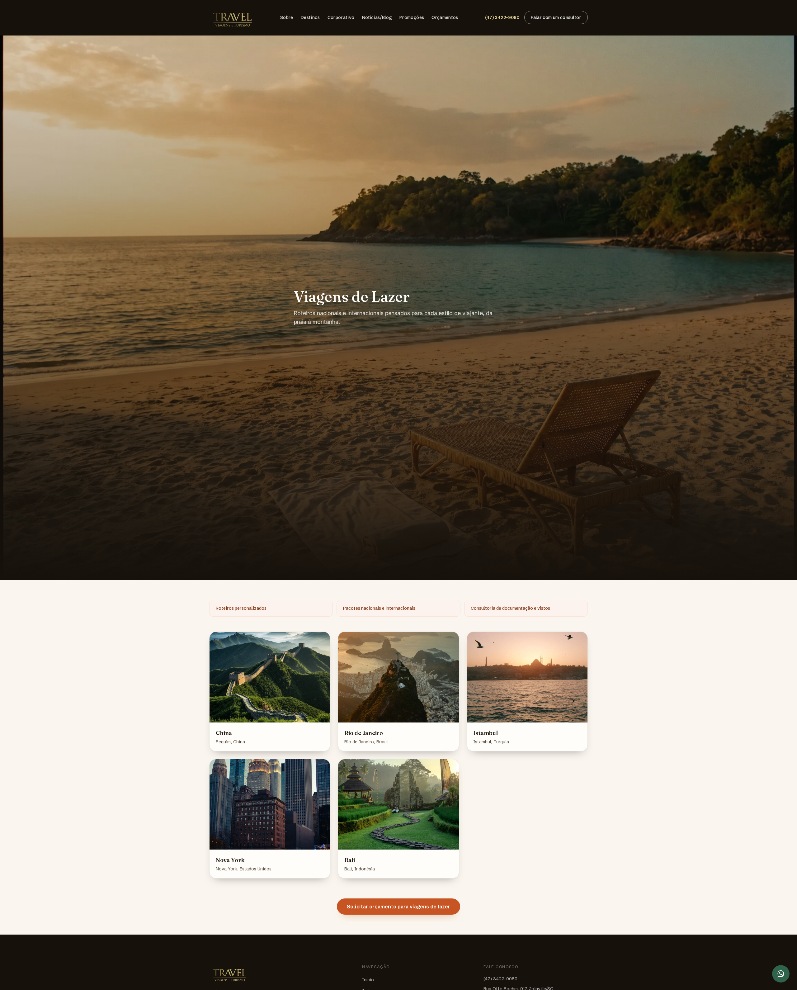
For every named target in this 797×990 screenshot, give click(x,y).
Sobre (286, 17)
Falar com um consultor (556, 17)
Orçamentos (445, 17)
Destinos (310, 17)
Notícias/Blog (377, 17)
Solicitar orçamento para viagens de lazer (398, 906)
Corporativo (341, 17)
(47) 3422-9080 (502, 17)
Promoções (411, 17)
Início (368, 980)
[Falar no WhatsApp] (781, 974)
